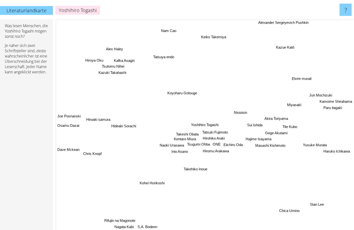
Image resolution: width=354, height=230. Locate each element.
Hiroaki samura (98, 119)
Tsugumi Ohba (198, 144)
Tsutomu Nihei (113, 66)
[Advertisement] (26, 152)
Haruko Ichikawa (337, 151)
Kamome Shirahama (336, 101)
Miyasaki (294, 105)
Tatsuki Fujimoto (215, 132)
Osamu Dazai (68, 126)
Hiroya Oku (94, 60)
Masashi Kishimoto (270, 146)
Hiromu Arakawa (216, 151)
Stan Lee (317, 205)
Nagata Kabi (124, 227)
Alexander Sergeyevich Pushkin (283, 22)
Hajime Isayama (259, 139)
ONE (217, 144)
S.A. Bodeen (147, 227)
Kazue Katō (285, 47)
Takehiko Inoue (197, 170)
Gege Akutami (276, 133)
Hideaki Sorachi (123, 125)
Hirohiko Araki (214, 138)
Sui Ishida (254, 125)
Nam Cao (169, 31)
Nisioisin (240, 113)
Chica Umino (291, 210)
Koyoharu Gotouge (182, 93)
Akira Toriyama (276, 119)
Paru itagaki (332, 108)
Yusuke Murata (315, 145)
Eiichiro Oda (233, 145)
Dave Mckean (68, 147)
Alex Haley (114, 49)
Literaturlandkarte (26, 10)
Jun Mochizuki (320, 95)
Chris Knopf (92, 153)
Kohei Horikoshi (146, 180)
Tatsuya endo (163, 57)
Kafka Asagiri (124, 60)
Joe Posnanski (69, 117)
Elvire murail (302, 79)
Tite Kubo (289, 127)
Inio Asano (180, 152)
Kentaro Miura (185, 139)
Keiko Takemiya (214, 37)
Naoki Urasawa (172, 146)
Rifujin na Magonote (119, 220)
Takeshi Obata (187, 134)
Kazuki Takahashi (113, 72)
